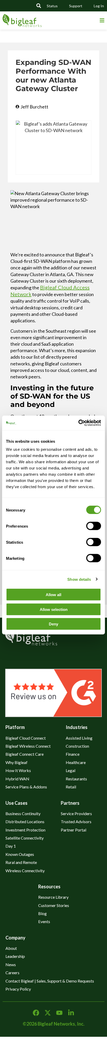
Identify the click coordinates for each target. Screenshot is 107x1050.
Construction (77, 746)
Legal (70, 770)
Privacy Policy (18, 988)
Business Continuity (23, 813)
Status (52, 6)
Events (44, 921)
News (10, 964)
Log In (99, 6)
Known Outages (19, 854)
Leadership (15, 956)
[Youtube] (59, 1013)
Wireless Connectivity (25, 870)
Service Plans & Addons (26, 786)
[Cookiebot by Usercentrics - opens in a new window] (77, 423)
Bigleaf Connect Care (24, 754)
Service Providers (76, 813)
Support (75, 6)
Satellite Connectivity (24, 837)
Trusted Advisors (76, 821)
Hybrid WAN (17, 778)
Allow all (53, 594)
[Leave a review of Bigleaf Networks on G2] (53, 715)
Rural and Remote (21, 862)
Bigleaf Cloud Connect (25, 737)
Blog (42, 913)
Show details (79, 579)
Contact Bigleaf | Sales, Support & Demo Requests (49, 980)
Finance (72, 754)
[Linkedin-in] (71, 1013)
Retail (71, 786)
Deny (53, 624)
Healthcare (76, 762)
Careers (12, 972)
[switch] (93, 526)
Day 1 (10, 845)
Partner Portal (73, 829)
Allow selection (54, 609)
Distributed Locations (24, 821)
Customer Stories (53, 905)
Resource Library (53, 897)
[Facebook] (36, 1013)
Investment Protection (25, 829)
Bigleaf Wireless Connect (28, 746)
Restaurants (76, 778)
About (11, 948)
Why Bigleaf (16, 762)
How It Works (18, 770)
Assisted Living (79, 737)
